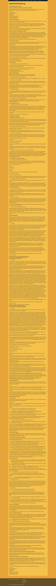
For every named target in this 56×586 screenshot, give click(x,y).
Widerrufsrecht (24, 581)
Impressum (24, 579)
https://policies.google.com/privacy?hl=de (38, 339)
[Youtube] (12, 580)
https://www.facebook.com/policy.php (15, 258)
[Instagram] (11, 580)
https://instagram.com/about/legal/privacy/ (36, 299)
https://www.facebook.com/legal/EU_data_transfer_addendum (19, 256)
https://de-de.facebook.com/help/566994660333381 (17, 257)
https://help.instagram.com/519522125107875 (16, 305)
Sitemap (23, 582)
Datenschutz (24, 580)
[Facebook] (9, 580)
